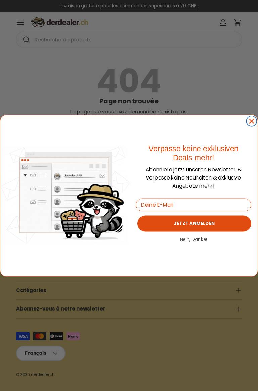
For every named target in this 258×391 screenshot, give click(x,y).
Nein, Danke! (193, 239)
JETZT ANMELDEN (194, 223)
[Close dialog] (251, 121)
